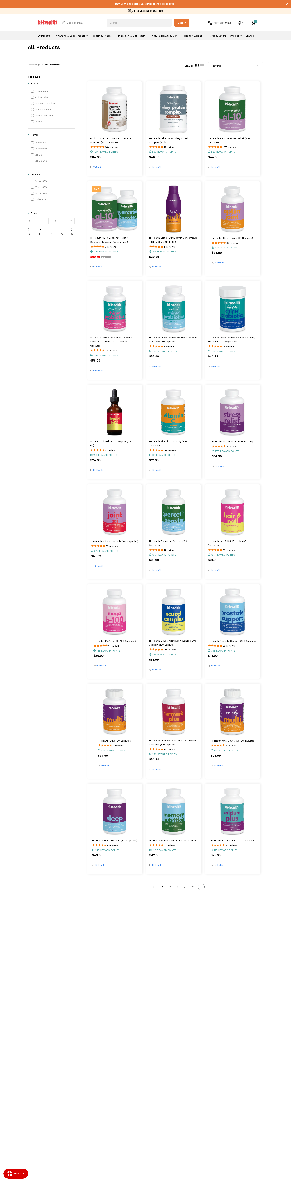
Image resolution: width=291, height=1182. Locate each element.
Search (182, 22)
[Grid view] (197, 65)
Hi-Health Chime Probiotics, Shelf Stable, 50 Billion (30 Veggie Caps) (231, 339)
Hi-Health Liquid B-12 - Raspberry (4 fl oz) (112, 443)
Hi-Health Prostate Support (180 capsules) (232, 641)
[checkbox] (53, 91)
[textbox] (39, 221)
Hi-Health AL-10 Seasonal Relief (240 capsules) (229, 140)
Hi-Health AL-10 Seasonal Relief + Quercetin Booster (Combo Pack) (109, 239)
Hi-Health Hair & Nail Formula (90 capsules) (227, 543)
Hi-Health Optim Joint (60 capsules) (232, 238)
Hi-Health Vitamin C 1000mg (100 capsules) (168, 443)
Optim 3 (97, 167)
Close (287, 3)
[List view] (202, 65)
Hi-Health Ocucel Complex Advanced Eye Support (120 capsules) (172, 642)
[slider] (29, 229)
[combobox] (139, 23)
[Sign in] (241, 23)
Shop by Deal (74, 22)
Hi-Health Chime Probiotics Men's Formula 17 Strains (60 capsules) (173, 339)
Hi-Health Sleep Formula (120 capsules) (114, 840)
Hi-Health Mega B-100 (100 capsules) (114, 641)
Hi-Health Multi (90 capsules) (114, 740)
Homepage (34, 64)
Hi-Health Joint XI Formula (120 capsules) (114, 541)
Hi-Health (156, 167)
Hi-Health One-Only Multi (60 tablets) (232, 740)
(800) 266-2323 (222, 23)
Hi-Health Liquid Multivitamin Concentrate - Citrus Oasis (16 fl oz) (173, 239)
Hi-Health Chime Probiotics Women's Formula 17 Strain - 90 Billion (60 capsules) (111, 341)
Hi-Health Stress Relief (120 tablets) (232, 441)
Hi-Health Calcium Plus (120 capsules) (232, 840)
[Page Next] (201, 887)
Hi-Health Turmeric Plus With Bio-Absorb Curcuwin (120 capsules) (172, 742)
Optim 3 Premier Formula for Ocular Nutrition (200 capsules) (111, 140)
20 (192, 887)
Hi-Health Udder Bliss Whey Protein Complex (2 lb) (169, 140)
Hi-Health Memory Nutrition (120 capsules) (173, 840)
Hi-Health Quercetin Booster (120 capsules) (168, 543)
